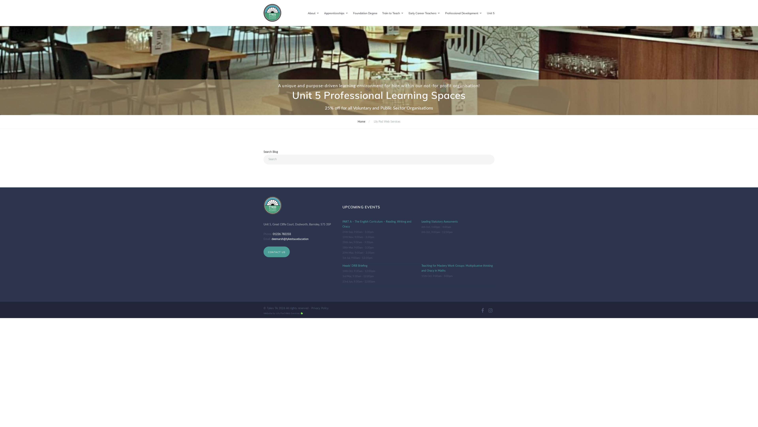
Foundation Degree (365, 13)
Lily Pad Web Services (288, 313)
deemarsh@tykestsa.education (290, 239)
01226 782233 (282, 234)
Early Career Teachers (422, 13)
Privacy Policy (320, 308)
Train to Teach (391, 13)
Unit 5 (490, 13)
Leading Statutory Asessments (439, 221)
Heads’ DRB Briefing (354, 266)
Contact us (276, 252)
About (311, 13)
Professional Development (461, 13)
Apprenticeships (334, 13)
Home (361, 121)
